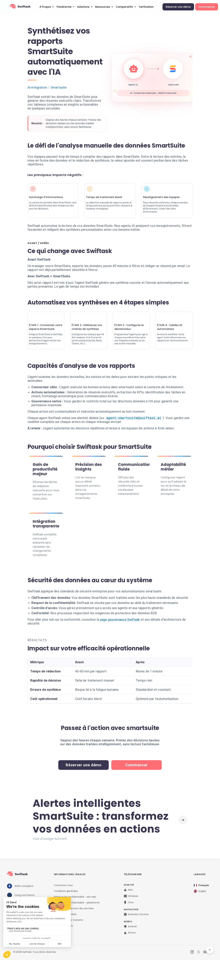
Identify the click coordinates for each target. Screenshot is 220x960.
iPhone (132, 932)
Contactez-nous (63, 885)
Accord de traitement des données (74, 908)
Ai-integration (37, 87)
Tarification (146, 7)
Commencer (206, 7)
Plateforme (64, 7)
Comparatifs (124, 7)
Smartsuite (59, 87)
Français (204, 885)
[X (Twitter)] (198, 952)
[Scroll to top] (210, 950)
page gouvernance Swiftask (120, 619)
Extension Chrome (138, 914)
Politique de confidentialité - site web (75, 896)
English (202, 891)
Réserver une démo (178, 7)
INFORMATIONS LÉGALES (70, 874)
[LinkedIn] (192, 952)
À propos (45, 7)
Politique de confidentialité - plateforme (77, 902)
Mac (130, 889)
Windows (133, 896)
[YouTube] (205, 952)
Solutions (83, 7)
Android (132, 926)
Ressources (102, 7)
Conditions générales (66, 891)
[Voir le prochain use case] (182, 819)
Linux (131, 902)
